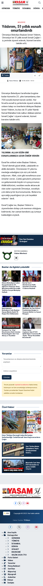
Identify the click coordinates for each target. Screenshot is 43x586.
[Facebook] (15, 503)
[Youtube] (27, 503)
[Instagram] (23, 503)
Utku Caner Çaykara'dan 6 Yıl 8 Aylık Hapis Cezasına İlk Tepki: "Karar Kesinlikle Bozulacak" (31, 333)
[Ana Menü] (2, 3)
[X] (19, 503)
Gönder (6, 377)
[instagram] (28, 527)
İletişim (10, 583)
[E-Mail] (16, 258)
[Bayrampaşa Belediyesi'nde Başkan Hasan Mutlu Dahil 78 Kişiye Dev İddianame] (11, 301)
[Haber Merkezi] (7, 255)
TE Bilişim (27, 520)
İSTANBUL (26, 8)
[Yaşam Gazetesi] (20, 3)
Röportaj (11, 572)
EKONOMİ (16, 552)
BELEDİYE (21, 22)
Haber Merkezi (13, 81)
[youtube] (36, 527)
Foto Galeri (12, 558)
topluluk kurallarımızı (22, 385)
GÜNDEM (6, 8)
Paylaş (6, 75)
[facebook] (10, 527)
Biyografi (11, 574)
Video (10, 560)
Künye (10, 580)
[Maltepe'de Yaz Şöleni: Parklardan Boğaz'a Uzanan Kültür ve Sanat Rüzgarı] (31, 301)
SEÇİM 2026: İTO (19, 555)
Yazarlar (11, 563)
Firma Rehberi (13, 566)
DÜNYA (36, 8)
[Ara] (39, 2)
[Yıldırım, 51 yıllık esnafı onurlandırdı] (21, 60)
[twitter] (19, 527)
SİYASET (15, 549)
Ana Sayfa (11, 532)
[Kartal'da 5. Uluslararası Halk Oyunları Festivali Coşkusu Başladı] (31, 276)
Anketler (11, 577)
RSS (7, 513)
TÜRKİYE (16, 8)
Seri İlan (11, 569)
